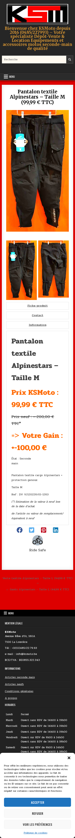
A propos (11, 698)
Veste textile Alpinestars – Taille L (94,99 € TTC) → (37, 580)
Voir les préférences (37, 824)
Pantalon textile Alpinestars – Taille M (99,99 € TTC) (37, 97)
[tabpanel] (37, 428)
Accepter (37, 802)
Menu (12, 77)
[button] (69, 758)
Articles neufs (14, 684)
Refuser (37, 813)
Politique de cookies (35, 833)
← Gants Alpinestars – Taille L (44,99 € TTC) (37, 589)
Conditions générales (19, 691)
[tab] (37, 305)
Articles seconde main (20, 677)
